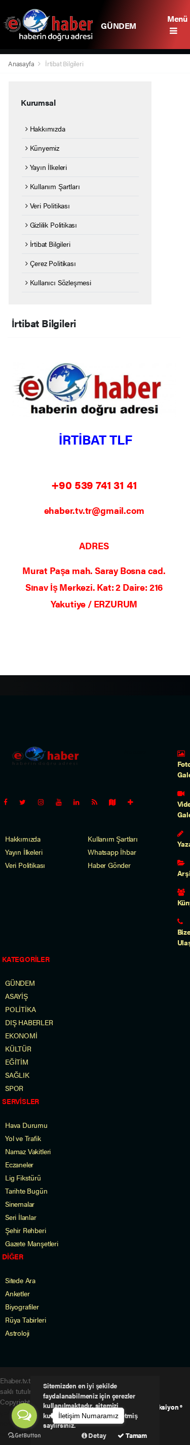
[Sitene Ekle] (134, 802)
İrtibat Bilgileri (49, 244)
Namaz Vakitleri (28, 1151)
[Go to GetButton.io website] (24, 1435)
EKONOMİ (21, 1035)
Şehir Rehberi (25, 1230)
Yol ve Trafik (23, 1138)
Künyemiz (43, 148)
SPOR (14, 1088)
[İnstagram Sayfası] (45, 802)
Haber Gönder (109, 865)
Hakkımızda (46, 128)
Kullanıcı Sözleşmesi (59, 282)
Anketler (17, 1293)
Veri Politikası (49, 205)
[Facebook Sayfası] (10, 802)
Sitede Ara (20, 1280)
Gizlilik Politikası (52, 225)
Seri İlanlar (20, 1217)
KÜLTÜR (18, 1048)
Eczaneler (19, 1164)
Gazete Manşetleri (31, 1243)
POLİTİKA (20, 1009)
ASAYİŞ (16, 996)
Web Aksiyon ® (160, 1407)
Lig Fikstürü (23, 1177)
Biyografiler (22, 1306)
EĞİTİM (16, 1062)
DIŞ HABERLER (29, 1022)
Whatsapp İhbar (112, 852)
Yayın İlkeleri (47, 167)
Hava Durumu (26, 1125)
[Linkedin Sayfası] (80, 802)
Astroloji (17, 1333)
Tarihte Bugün (26, 1191)
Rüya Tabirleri (25, 1320)
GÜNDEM (118, 25)
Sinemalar (19, 1204)
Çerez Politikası (52, 263)
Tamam (135, 1435)
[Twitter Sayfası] (26, 802)
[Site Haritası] (116, 802)
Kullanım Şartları (54, 186)
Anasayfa (21, 63)
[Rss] (98, 802)
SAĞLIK (17, 1075)
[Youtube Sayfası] (63, 802)
